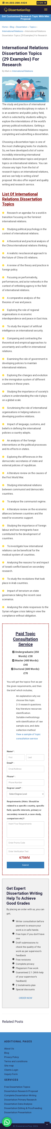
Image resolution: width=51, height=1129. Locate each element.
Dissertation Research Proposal (21, 1091)
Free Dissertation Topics (17, 1086)
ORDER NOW (25, 998)
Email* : (10, 763)
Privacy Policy (11, 1057)
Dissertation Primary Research (20, 1099)
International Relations (12, 31)
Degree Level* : (14, 788)
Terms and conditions (15, 1061)
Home (5, 27)
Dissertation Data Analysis (18, 1103)
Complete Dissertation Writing (20, 1095)
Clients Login (11, 1069)
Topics (32, 27)
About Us (9, 1048)
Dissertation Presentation (17, 1112)
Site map (9, 1065)
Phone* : (11, 776)
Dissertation (21, 27)
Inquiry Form (11, 1074)
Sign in (41, 3)
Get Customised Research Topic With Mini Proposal (25, 17)
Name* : (11, 751)
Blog (12, 27)
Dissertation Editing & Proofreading (23, 1108)
